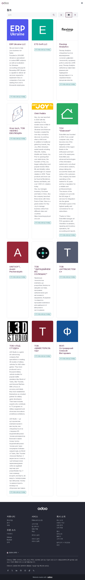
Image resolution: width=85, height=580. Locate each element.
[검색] (53, 14)
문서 (8, 523)
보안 (58, 545)
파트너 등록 (35, 541)
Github (9, 537)
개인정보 (67, 542)
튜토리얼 (10, 520)
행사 (58, 531)
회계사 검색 (35, 535)
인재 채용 (60, 527)
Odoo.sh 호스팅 (37, 520)
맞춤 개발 (35, 529)
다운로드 (10, 533)
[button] (82, 3)
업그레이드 (35, 526)
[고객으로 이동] (17, 30)
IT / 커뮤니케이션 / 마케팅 (18, 96)
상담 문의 (60, 525)
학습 (33, 531)
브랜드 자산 (60, 523)
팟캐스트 (59, 534)
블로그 (59, 536)
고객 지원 (35, 524)
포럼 (8, 525)
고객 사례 (60, 539)
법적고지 (59, 542)
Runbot (9, 540)
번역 (8, 542)
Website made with (40, 577)
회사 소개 (60, 520)
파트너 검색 (35, 539)
